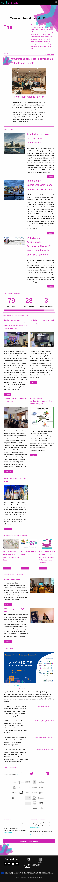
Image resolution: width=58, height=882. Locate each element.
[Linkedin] (13, 863)
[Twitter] (5, 863)
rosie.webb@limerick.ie (35, 827)
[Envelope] (17, 863)
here (18, 775)
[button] (56, 2)
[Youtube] (9, 863)
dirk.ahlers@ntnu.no (8, 832)
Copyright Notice (38, 877)
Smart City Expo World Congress (14, 686)
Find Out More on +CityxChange (29, 841)
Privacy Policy (30, 877)
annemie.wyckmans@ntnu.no (10, 826)
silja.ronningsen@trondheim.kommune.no (39, 835)
